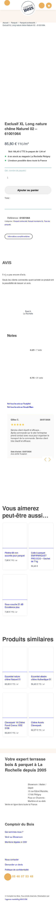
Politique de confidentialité (17, 869)
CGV (25, 841)
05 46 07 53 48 (22, 876)
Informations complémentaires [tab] (19, 236)
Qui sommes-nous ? (14, 831)
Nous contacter (12, 859)
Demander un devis (14, 864)
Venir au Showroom (14, 836)
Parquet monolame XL (35, 221)
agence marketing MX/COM (16, 899)
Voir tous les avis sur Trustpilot (19, 403)
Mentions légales (12, 841)
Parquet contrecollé (20, 221)
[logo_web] (28, 8)
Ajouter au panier (28, 190)
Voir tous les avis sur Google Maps (20, 407)
